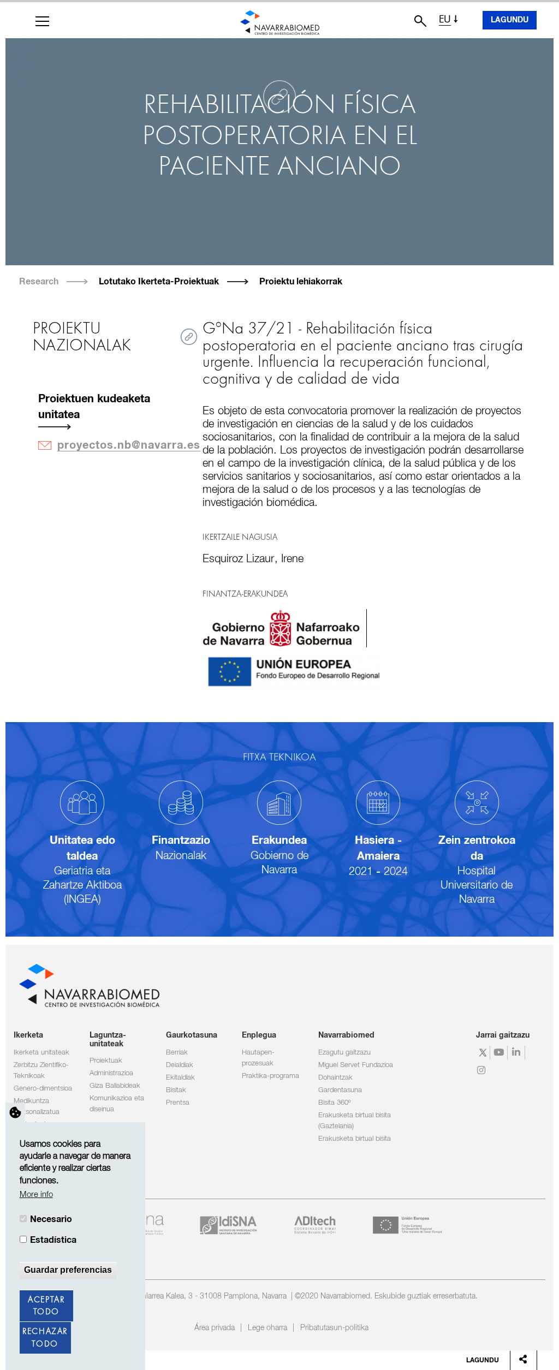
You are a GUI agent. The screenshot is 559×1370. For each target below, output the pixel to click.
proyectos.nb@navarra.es (128, 445)
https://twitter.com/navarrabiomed (483, 1052)
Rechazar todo (45, 1338)
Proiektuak (106, 1060)
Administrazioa (111, 1073)
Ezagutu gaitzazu (344, 1052)
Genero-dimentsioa (43, 1088)
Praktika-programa (270, 1076)
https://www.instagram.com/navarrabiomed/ (483, 1070)
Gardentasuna (340, 1090)
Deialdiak (179, 1065)
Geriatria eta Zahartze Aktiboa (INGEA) (82, 885)
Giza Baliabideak (115, 1085)
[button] (42, 21)
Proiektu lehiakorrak (300, 281)
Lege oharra (267, 1328)
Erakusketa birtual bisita (354, 1138)
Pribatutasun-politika (334, 1328)
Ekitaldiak (180, 1077)
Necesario (51, 1219)
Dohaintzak (335, 1077)
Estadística (53, 1240)
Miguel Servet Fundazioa (355, 1065)
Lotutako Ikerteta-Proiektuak (159, 281)
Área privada (214, 1328)
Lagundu (509, 20)
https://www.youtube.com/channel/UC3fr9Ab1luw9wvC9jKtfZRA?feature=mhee (500, 1052)
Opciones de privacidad (15, 1112)
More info (36, 1194)
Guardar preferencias (68, 1269)
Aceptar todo (46, 1306)
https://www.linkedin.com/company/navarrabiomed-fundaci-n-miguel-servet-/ (518, 1052)
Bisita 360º (334, 1102)
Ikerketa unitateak (41, 1052)
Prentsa (177, 1102)
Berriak (177, 1052)
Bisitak (176, 1090)
